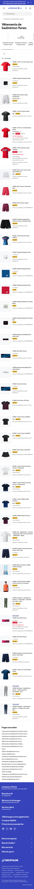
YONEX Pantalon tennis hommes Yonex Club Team (22, 549)
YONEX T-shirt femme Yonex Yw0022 (21, 148)
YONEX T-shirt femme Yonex (21, 111)
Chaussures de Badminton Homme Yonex (14, 731)
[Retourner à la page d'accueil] (15, 8)
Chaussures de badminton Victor (12, 769)
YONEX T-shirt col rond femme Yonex (21, 128)
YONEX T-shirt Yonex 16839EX (21, 433)
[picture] (5, 66)
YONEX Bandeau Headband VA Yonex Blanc (21, 368)
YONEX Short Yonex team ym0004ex (20, 95)
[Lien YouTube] (10, 828)
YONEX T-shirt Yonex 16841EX (21, 417)
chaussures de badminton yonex (21, 43)
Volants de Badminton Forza (10, 751)
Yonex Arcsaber (7, 771)
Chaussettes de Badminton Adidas (13, 766)
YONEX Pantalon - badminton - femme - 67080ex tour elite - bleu (21, 708)
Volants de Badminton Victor (11, 779)
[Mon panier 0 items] (30, 8)
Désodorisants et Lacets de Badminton (14, 764)
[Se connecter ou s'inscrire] (26, 8)
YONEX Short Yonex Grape (20, 203)
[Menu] (4, 8)
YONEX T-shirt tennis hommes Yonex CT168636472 (21, 483)
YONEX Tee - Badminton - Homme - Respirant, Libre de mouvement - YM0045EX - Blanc (22, 533)
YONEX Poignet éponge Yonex (21, 78)
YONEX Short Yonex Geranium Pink (21, 187)
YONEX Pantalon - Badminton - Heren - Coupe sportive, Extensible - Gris (21, 689)
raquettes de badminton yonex (8, 43)
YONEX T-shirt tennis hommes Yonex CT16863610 (21, 467)
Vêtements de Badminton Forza (12, 739)
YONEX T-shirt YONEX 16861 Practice (20, 500)
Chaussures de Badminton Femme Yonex (14, 734)
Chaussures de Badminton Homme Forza (14, 774)
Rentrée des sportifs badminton (12, 776)
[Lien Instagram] (14, 828)
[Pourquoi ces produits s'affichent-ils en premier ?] (2, 58)
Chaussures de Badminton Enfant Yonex (14, 736)
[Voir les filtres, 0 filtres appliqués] (4, 54)
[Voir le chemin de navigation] (2, 19)
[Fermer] (30, 2)
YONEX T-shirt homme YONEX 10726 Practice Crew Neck (21, 582)
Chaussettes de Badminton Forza (12, 746)
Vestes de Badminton (8, 754)
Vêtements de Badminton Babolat (12, 761)
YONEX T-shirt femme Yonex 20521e (21, 236)
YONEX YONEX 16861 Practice (21, 515)
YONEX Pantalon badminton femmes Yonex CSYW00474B (21, 220)
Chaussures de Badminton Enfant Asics (14, 756)
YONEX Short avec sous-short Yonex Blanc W (21, 170)
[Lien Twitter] (7, 828)
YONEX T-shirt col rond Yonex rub (22, 62)
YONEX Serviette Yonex (19, 351)
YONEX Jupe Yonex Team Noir (21, 449)
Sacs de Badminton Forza (10, 759)
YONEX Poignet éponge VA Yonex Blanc (22, 302)
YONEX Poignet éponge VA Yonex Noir (22, 319)
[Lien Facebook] (3, 828)
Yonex (3, 749)
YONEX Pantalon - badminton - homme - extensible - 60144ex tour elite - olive (22, 599)
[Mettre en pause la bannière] (28, 2)
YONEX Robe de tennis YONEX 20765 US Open (21, 565)
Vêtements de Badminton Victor (12, 741)
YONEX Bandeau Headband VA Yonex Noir (21, 335)
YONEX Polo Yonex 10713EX (20, 400)
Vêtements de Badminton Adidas (12, 744)
